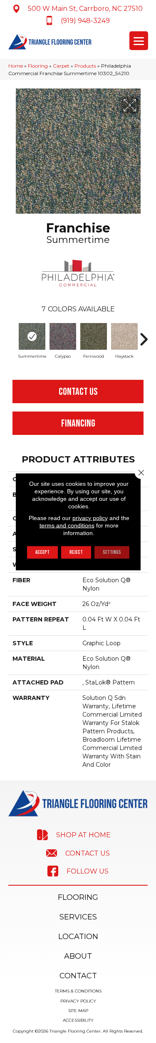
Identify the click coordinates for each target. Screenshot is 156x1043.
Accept (42, 552)
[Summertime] (32, 336)
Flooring (38, 66)
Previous (12, 335)
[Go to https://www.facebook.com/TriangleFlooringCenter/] (78, 871)
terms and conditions (67, 525)
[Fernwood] (93, 336)
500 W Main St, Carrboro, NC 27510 (85, 9)
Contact (78, 975)
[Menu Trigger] (138, 40)
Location (78, 936)
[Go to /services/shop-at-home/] (74, 834)
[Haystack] (124, 336)
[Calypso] (62, 336)
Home (15, 66)
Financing (78, 423)
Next (143, 335)
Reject (76, 552)
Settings (112, 552)
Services (78, 917)
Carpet (61, 66)
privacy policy (90, 517)
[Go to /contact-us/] (78, 853)
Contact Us (78, 392)
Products (85, 66)
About (78, 956)
